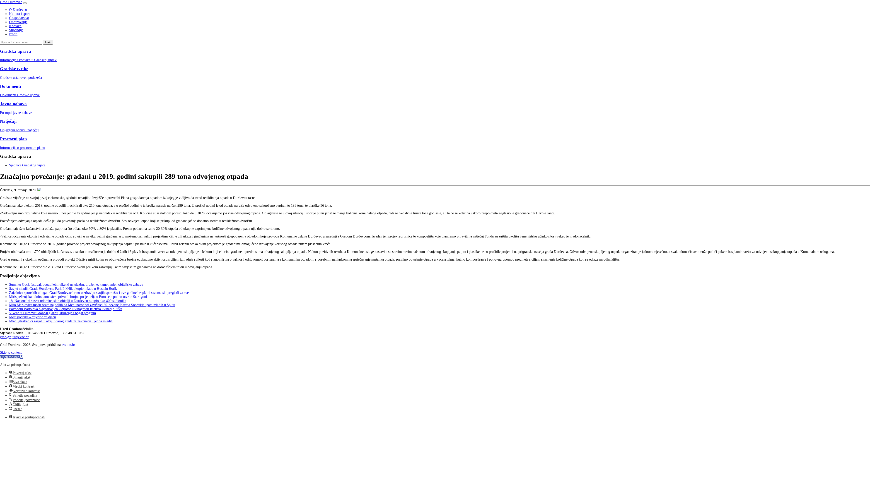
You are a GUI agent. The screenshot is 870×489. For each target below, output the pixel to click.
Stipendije (16, 30)
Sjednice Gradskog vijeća (27, 165)
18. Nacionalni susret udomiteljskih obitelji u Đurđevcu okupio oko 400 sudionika (67, 301)
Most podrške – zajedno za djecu (32, 317)
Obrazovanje (18, 22)
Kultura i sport (19, 14)
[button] (11, 357)
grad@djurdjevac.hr (14, 337)
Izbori (13, 34)
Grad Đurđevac (11, 2)
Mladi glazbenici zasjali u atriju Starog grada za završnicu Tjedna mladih (61, 321)
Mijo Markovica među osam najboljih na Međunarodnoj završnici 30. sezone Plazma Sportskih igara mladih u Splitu (92, 305)
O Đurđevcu (18, 10)
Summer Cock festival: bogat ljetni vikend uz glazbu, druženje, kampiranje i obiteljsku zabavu (76, 284)
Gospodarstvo (19, 18)
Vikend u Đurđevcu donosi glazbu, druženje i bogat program (52, 313)
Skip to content (11, 352)
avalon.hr (68, 345)
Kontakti (15, 26)
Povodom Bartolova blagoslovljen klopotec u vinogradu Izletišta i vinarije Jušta (65, 309)
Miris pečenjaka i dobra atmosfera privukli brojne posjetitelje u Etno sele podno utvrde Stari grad (78, 297)
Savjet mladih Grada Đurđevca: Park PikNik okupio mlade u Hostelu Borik (63, 288)
